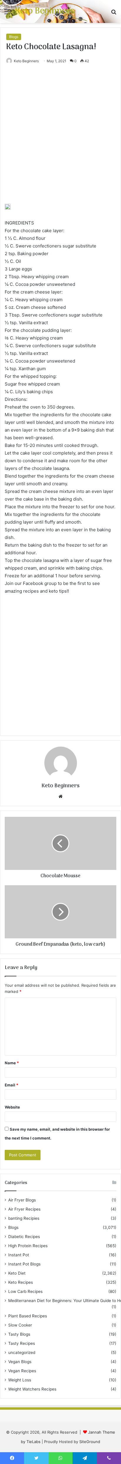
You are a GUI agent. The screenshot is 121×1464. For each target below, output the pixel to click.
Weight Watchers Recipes (32, 1389)
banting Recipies (23, 1218)
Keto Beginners (26, 61)
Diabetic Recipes (24, 1236)
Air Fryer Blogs (22, 1200)
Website (12, 1107)
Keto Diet (17, 1273)
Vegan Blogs (19, 1361)
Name (12, 1062)
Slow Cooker (20, 1325)
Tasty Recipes (21, 1343)
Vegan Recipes (22, 1370)
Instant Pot (18, 1254)
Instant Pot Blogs (24, 1264)
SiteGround (89, 1441)
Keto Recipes (20, 1282)
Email (11, 1085)
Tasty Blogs (19, 1334)
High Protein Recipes (28, 1245)
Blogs (13, 37)
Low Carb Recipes (25, 1291)
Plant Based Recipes (27, 1316)
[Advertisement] (60, 140)
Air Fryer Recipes (24, 1209)
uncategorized (21, 1352)
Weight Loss (19, 1380)
